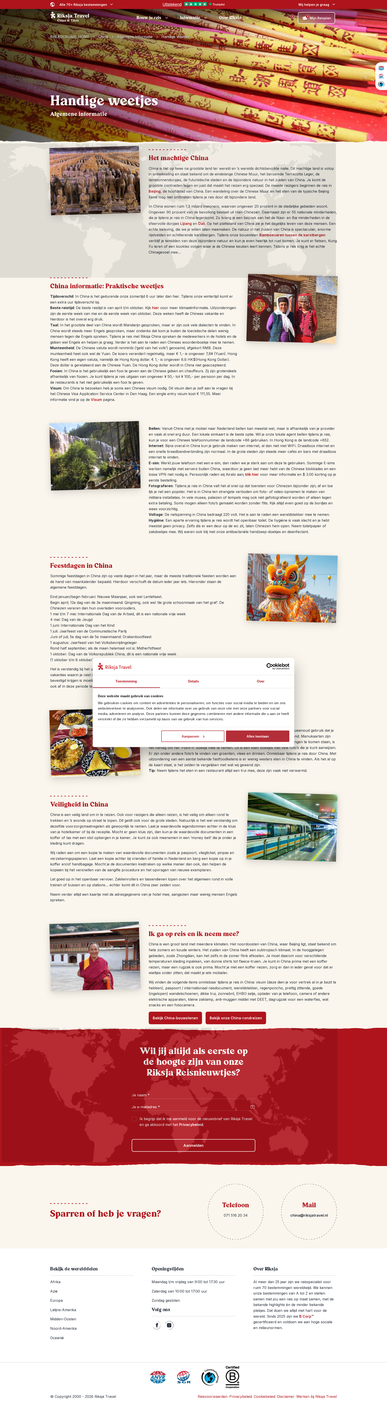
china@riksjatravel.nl (309, 1215)
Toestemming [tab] (126, 681)
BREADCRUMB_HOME (69, 36)
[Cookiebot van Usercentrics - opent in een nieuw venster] (269, 666)
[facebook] (157, 1325)
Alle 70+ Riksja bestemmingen (83, 4)
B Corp (306, 1316)
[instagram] (169, 1325)
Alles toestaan (258, 736)
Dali (201, 223)
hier (155, 308)
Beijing (155, 191)
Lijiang (186, 223)
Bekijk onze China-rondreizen (236, 1018)
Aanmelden (193, 1145)
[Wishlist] (289, 18)
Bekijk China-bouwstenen (175, 1018)
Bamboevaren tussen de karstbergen (292, 235)
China (103, 36)
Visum (96, 399)
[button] (153, 18)
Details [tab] (193, 681)
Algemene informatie (135, 36)
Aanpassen (190, 736)
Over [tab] (260, 681)
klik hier (252, 474)
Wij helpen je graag (313, 4)
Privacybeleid (191, 1124)
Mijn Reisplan (319, 17)
